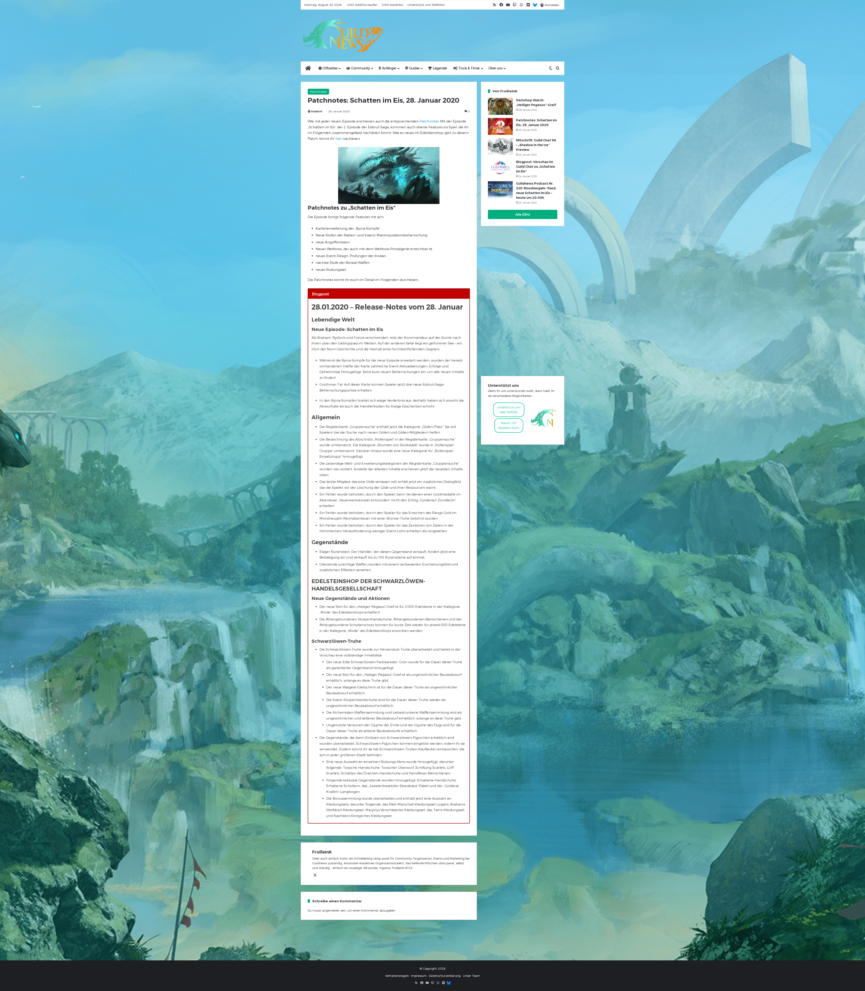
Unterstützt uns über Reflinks (508, 409)
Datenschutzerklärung (445, 975)
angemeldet (330, 910)
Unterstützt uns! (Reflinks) (425, 5)
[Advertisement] (477, 30)
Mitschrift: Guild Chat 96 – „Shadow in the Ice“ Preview (536, 145)
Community (360, 68)
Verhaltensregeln (397, 975)
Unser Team (471, 975)
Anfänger (388, 68)
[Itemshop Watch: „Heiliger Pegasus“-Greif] (500, 106)
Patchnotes (318, 91)
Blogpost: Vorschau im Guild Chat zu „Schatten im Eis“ (535, 166)
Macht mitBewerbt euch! (509, 425)
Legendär (439, 68)
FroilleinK (316, 111)
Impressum (419, 975)
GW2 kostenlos (392, 5)
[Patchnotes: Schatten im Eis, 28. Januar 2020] (500, 126)
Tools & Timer (469, 68)
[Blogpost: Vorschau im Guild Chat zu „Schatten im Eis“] (500, 168)
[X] (315, 875)
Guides (413, 68)
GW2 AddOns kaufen (362, 5)
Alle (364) (522, 214)
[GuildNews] (342, 35)
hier (338, 138)
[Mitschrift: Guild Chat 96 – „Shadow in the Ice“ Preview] (500, 146)
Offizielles (329, 68)
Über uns (495, 68)
